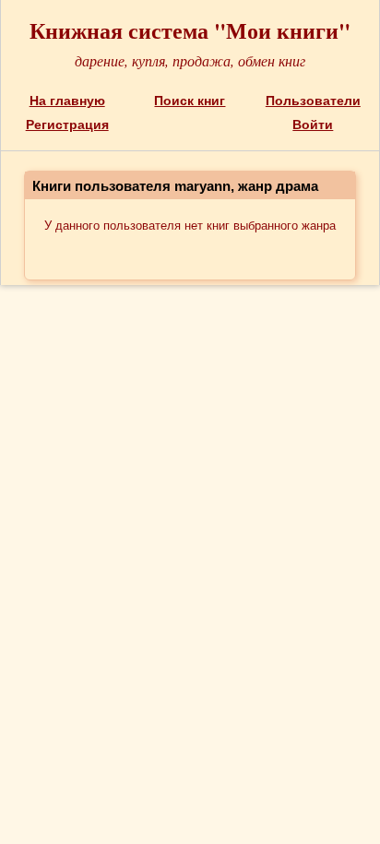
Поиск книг (189, 100)
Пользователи (313, 100)
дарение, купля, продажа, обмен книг (190, 60)
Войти (312, 124)
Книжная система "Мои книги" (190, 30)
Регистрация (67, 124)
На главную (67, 100)
